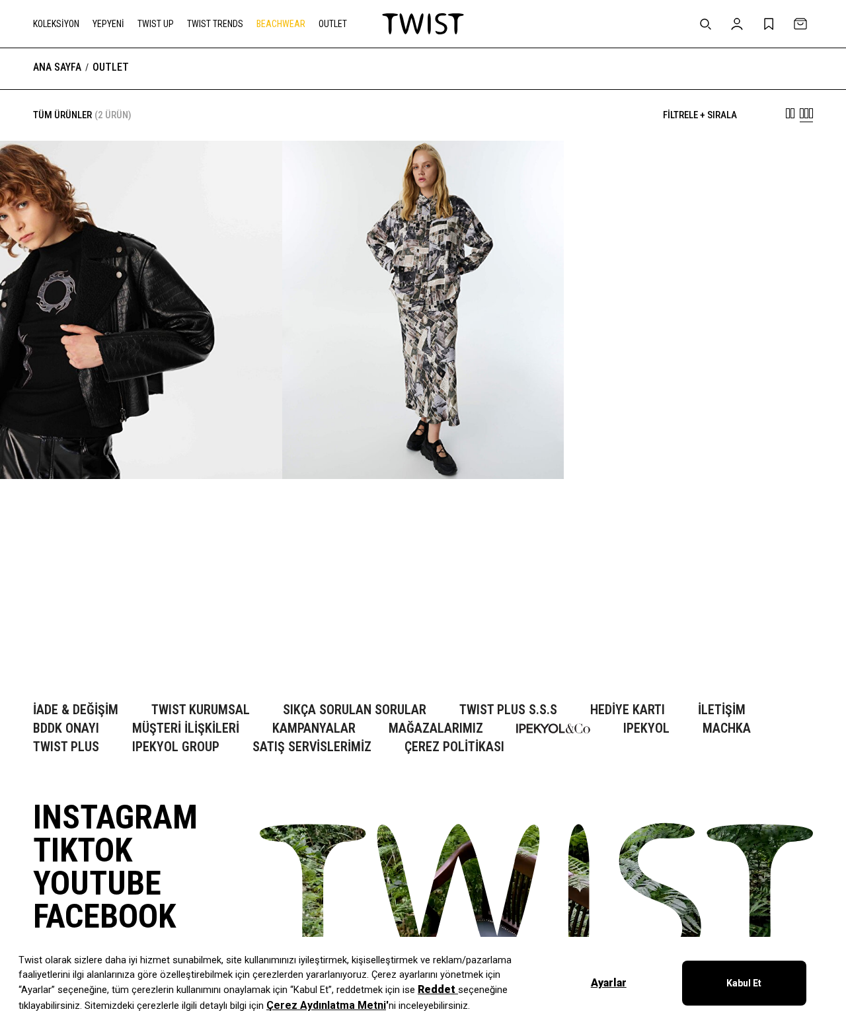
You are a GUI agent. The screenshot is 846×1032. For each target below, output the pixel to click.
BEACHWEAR (280, 23)
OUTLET (333, 23)
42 (109, 635)
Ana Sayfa (57, 67)
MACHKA (727, 728)
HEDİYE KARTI (627, 710)
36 (50, 635)
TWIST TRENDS (215, 23)
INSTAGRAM (115, 817)
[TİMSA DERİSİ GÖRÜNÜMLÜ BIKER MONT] (141, 629)
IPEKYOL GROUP (175, 747)
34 (30, 635)
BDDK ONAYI (66, 728)
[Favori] (251, 171)
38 (70, 635)
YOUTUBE (97, 883)
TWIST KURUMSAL (200, 710)
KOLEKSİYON (56, 23)
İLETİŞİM (722, 710)
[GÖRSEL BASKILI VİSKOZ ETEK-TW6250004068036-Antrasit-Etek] (423, 310)
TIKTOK (82, 850)
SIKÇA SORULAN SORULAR (354, 710)
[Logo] (423, 23)
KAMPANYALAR (314, 728)
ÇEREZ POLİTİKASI (454, 747)
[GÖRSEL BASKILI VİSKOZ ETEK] (423, 629)
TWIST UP (155, 23)
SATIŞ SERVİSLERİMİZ (311, 747)
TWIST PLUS (66, 747)
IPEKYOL (646, 728)
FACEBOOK (104, 916)
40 (90, 635)
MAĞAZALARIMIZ (436, 728)
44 (129, 635)
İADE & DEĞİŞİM (75, 710)
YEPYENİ (108, 23)
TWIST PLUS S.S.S (508, 710)
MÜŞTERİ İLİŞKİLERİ (185, 728)
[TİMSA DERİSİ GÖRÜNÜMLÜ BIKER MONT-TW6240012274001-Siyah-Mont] (141, 310)
